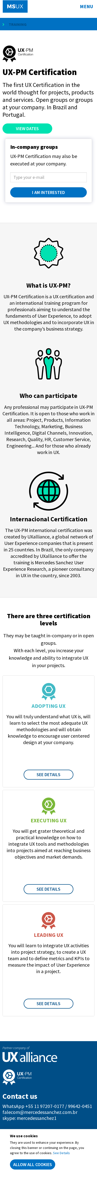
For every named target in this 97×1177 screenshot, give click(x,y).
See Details (48, 774)
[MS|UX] (15, 6)
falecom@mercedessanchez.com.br (39, 1112)
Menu (86, 6)
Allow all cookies (32, 1164)
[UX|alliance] (48, 1057)
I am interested (48, 192)
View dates (27, 128)
